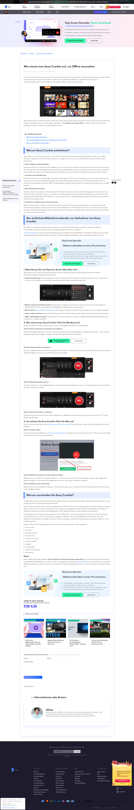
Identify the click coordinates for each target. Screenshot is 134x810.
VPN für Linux (59, 787)
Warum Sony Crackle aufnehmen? (36, 137)
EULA (123, 807)
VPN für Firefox (60, 785)
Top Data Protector (39, 785)
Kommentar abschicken (33, 677)
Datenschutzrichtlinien (111, 807)
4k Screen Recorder (83, 561)
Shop (101, 7)
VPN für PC (58, 776)
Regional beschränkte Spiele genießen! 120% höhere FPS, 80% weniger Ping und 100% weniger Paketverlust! (68, 2)
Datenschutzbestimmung (9, 805)
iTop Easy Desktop (38, 776)
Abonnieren (77, 751)
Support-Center (101, 771)
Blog (49, 12)
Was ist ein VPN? (79, 771)
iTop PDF (36, 787)
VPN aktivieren (101, 778)
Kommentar (28, 662)
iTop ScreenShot (38, 781)
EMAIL (49, 658)
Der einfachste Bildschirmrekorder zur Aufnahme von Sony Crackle (46, 140)
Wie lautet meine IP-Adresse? (82, 774)
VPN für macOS (60, 774)
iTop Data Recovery (39, 783)
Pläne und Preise (38, 794)
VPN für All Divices (60, 792)
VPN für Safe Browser (61, 790)
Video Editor (40, 12)
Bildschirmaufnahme (80, 783)
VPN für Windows (60, 771)
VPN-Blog (77, 776)
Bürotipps (77, 778)
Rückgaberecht (97, 807)
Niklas (26, 71)
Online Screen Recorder (40, 792)
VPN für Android (60, 781)
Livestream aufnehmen (44, 53)
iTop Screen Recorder (30, 233)
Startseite (24, 53)
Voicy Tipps (78, 781)
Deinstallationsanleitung (103, 781)
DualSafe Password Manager (41, 790)
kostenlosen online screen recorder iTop (61, 424)
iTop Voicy (36, 778)
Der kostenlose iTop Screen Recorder (47, 310)
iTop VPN (36, 771)
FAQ (57, 12)
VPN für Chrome (60, 783)
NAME (26, 658)
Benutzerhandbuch (102, 776)
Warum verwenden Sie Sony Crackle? (37, 143)
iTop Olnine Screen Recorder (57, 433)
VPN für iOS (59, 778)
